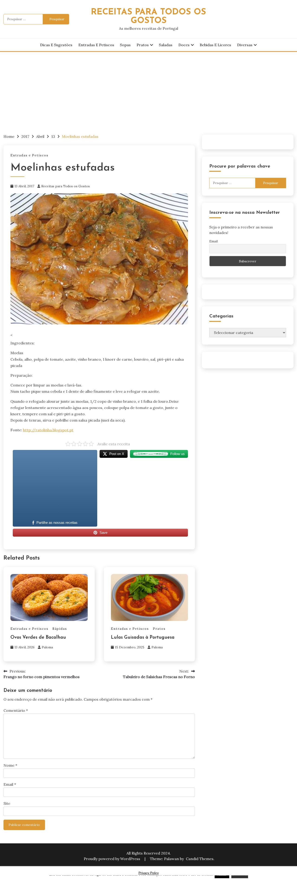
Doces (184, 45)
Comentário (15, 710)
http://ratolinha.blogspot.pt (48, 430)
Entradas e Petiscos (96, 45)
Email (9, 784)
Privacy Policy (149, 873)
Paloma (47, 647)
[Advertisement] (148, 86)
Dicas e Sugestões (56, 45)
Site (6, 803)
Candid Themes (199, 858)
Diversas (244, 45)
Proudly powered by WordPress (112, 858)
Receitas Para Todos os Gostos (148, 16)
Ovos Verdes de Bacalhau (38, 637)
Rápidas (59, 629)
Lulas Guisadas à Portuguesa (142, 637)
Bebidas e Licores (215, 45)
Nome (10, 765)
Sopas (125, 45)
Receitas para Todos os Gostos (65, 186)
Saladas (165, 45)
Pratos (143, 45)
